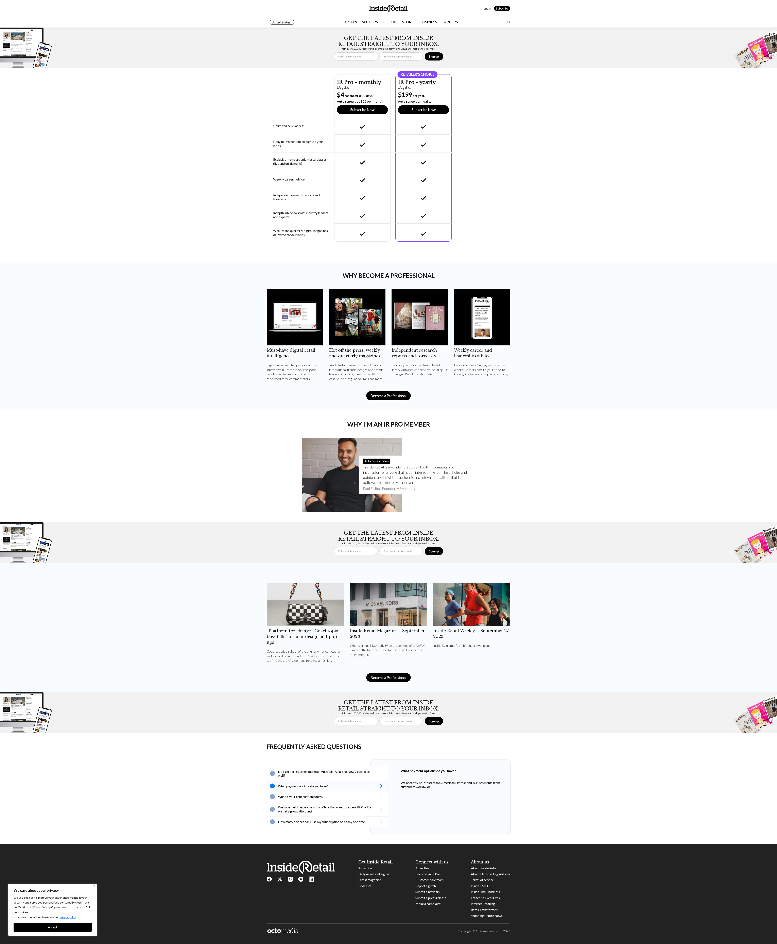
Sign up (434, 56)
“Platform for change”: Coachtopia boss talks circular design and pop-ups (303, 637)
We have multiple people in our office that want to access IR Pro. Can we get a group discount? (325, 809)
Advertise (422, 868)
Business (428, 22)
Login (487, 8)
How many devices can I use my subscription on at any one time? (322, 822)
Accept (52, 927)
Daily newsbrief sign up (374, 874)
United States (281, 22)
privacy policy (67, 917)
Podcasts (364, 886)
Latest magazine (369, 880)
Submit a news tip (427, 892)
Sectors (370, 22)
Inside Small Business (485, 892)
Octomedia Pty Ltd (489, 931)
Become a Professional (388, 395)
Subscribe (502, 8)
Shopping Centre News (487, 915)
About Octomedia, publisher (490, 874)
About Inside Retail (484, 868)
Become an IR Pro (427, 874)
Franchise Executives (485, 898)
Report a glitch (425, 886)
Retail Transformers (485, 910)
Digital (390, 22)
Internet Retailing (483, 904)
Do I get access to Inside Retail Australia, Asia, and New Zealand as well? (324, 773)
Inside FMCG (480, 886)
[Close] (94, 886)
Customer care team (429, 880)
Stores (408, 22)
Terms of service (482, 880)
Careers (450, 22)
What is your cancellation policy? (300, 797)
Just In (350, 22)
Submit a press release (430, 898)
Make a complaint (428, 904)
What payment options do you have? (303, 786)
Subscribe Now (362, 109)
